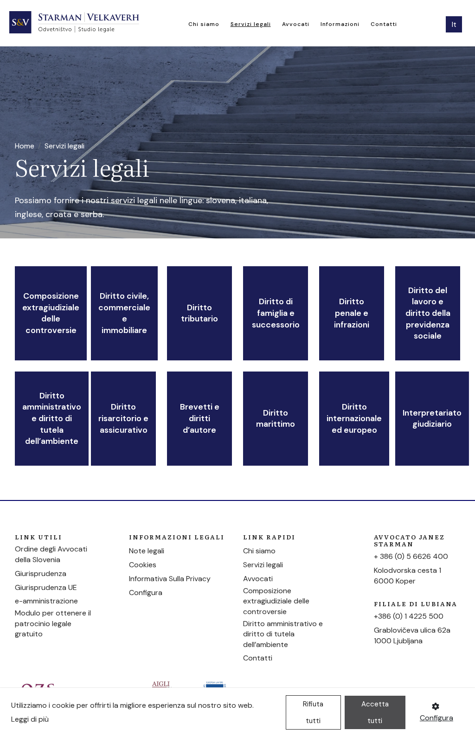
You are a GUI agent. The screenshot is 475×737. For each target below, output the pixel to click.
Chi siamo (203, 24)
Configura (145, 592)
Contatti (384, 24)
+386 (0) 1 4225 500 (408, 616)
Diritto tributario (199, 313)
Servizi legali (251, 24)
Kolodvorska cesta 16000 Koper (407, 575)
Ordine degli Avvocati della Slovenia (51, 554)
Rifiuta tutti (313, 712)
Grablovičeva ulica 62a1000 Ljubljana (412, 635)
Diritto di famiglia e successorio (276, 312)
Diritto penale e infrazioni (351, 312)
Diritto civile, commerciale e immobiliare (124, 313)
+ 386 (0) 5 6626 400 (411, 556)
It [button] (454, 24)
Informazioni (340, 24)
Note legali (146, 551)
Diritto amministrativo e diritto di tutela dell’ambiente (51, 419)
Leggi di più (30, 719)
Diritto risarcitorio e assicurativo (123, 418)
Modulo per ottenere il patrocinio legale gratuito (53, 623)
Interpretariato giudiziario (432, 418)
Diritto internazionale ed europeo (354, 418)
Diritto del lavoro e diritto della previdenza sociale (427, 313)
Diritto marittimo (275, 418)
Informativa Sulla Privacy (170, 578)
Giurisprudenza (40, 573)
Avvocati (295, 24)
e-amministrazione (46, 601)
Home (24, 146)
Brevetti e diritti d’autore (199, 418)
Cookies (142, 565)
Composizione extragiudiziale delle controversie (50, 313)
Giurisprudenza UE (46, 587)
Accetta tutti (375, 712)
